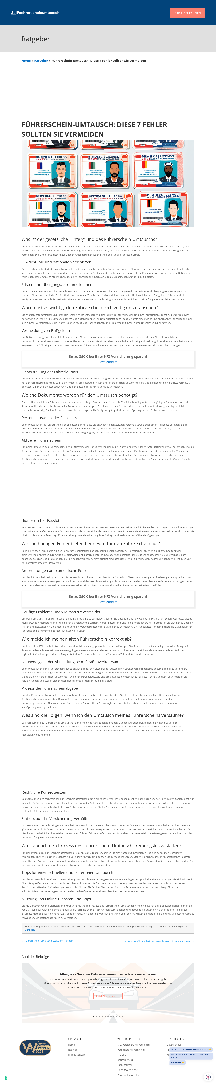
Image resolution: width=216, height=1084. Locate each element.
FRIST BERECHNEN (187, 13)
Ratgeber (41, 61)
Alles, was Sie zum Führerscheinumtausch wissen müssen (108, 974)
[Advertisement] (108, 88)
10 (119, 1016)
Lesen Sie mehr (108, 995)
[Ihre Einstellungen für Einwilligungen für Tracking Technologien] (6, 1078)
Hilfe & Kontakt (76, 1055)
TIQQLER (122, 1055)
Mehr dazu (30, 929)
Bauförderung (125, 1060)
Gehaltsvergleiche (127, 1070)
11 (122, 1016)
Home (26, 61)
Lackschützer (124, 1065)
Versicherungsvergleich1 (131, 1050)
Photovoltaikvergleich (129, 1075)
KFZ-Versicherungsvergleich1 (133, 1045)
